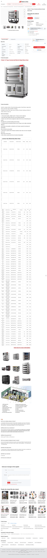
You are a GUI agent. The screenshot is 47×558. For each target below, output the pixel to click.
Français (17, 551)
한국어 (36, 551)
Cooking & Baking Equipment (28, 6)
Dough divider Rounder (27, 526)
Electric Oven (3, 538)
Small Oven (16, 542)
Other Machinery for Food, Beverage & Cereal (17, 538)
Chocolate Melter (28, 538)
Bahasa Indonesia (26, 552)
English (7, 551)
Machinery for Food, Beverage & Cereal (19, 6)
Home (1, 6)
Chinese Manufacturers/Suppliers (15, 549)
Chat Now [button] (37, 18)
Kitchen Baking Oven (21, 544)
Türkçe (19, 552)
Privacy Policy (37, 554)
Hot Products (3, 549)
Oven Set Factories (10, 542)
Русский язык (20, 551)
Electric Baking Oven (13, 544)
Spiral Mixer (14, 525)
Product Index (42, 549)
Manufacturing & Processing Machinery (8, 6)
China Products (8, 549)
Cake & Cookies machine (38, 525)
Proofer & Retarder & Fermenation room (18, 526)
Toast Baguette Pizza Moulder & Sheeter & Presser (8, 526)
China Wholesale (22, 549)
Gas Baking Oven (30, 542)
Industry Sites (32, 549)
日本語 (39, 551)
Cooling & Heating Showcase (39, 528)
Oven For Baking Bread (38, 542)
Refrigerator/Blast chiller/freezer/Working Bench (40, 526)
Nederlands (30, 551)
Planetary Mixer (26, 525)
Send (9, 482)
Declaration (33, 554)
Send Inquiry (30, 18)
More (2, 546)
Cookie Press (41, 538)
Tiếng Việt (22, 552)
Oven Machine (4, 542)
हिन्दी (41, 551)
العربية (33, 551)
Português (13, 551)
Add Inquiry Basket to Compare (14, 30)
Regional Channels (37, 549)
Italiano (24, 551)
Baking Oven (2, 525)
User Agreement (29, 554)
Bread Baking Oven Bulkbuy (30, 544)
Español (10, 551)
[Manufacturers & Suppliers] (23, 1)
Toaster (8, 538)
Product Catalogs (13, 523)
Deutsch (27, 551)
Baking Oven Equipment (5, 544)
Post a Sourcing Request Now (12, 484)
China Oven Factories (23, 542)
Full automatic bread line (15, 528)
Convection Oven (35, 538)
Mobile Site (22, 550)
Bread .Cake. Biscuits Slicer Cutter (28, 528)
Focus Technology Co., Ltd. (17, 554)
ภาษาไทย (44, 551)
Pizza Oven (34, 6)
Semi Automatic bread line (4, 528)
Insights (25, 550)
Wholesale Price (28, 549)
